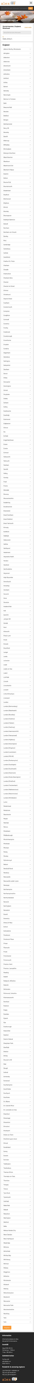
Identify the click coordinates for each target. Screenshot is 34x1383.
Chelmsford (7, 274)
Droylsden (6, 394)
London (5, 702)
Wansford (6, 1214)
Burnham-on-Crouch (9, 232)
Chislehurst (7, 294)
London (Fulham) (8, 723)
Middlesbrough (8, 835)
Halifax (5, 544)
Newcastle (6, 877)
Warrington (6, 1218)
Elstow (5, 427)
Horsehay (6, 585)
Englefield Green (8, 440)
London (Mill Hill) (8, 756)
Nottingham (7, 906)
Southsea (6, 1097)
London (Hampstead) (10, 735)
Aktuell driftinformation (9, 1341)
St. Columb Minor (8, 1105)
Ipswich (5, 615)
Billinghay (6, 145)
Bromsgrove (7, 215)
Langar (5, 652)
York (4, 1322)
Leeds (5, 656)
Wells (5, 1226)
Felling (5, 473)
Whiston (6, 1247)
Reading (6, 972)
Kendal (5, 623)
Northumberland (8, 897)
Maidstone (6, 810)
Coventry (6, 323)
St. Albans (6, 1101)
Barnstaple (6, 95)
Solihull (5, 1072)
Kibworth (6, 631)
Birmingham (7, 149)
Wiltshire (6, 1276)
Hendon (5, 561)
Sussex (5, 1155)
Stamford (6, 1114)
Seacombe (6, 1031)
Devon (5, 373)
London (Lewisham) (9, 752)
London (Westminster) (10, 793)
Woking (5, 1288)
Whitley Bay (7, 1255)
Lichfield (6, 677)
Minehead (6, 843)
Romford (6, 1001)
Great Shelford (7, 519)
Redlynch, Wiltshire (9, 981)
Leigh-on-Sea (7, 669)
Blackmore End (8, 165)
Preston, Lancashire (9, 968)
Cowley (5, 328)
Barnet (5, 86)
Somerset (6, 1080)
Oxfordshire (7, 931)
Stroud (5, 1143)
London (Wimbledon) (9, 798)
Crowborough (7, 336)
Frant (5, 482)
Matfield (6, 823)
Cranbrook (6, 332)
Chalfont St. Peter (9, 261)
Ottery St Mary (7, 922)
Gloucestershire (8, 498)
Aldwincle (6, 61)
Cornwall (6, 319)
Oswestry (6, 918)
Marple (5, 818)
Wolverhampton (8, 1293)
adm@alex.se (6, 1361)
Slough (5, 1068)
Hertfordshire (7, 569)
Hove (5, 598)
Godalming (6, 502)
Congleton (6, 315)
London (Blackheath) (9, 710)
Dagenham (6, 353)
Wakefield (6, 1205)
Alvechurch (6, 66)
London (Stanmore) (9, 773)
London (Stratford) (9, 781)
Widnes (5, 1268)
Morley (5, 852)
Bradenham (7, 190)
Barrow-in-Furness (9, 99)
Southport (6, 1093)
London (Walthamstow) (10, 789)
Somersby (6, 1076)
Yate (4, 1318)
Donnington (7, 386)
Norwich (6, 902)
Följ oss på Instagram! (9, 1374)
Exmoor (6, 452)
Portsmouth (7, 960)
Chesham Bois (8, 278)
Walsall (5, 1209)
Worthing (6, 1313)
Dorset (5, 390)
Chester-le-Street (9, 286)
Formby (5, 477)
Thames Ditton (8, 1172)
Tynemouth (7, 1197)
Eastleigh (6, 415)
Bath (5, 103)
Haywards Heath (8, 556)
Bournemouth (7, 186)
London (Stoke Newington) (11, 777)
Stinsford (6, 1126)
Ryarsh (5, 1018)
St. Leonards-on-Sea (10, 1110)
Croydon (6, 344)
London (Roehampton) (10, 760)
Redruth (5, 985)
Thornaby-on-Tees (9, 1176)
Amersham (6, 70)
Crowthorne (7, 340)
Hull (4, 610)
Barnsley (6, 91)
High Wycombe (8, 577)
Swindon (6, 1160)
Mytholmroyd (7, 860)
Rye (4, 1022)
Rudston (6, 1006)
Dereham (6, 369)
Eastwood (6, 419)
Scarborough (7, 1026)
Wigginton (6, 1272)
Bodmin (5, 174)
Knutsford (6, 648)
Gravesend (6, 511)
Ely (4, 432)
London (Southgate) (9, 764)
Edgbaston (6, 423)
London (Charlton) (9, 719)
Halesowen (6, 540)
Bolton (5, 178)
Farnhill (5, 469)
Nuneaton (6, 910)
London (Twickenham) (10, 785)
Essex (5, 444)
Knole (5, 640)
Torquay (5, 1184)
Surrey (5, 1151)
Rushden (6, 1014)
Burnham (6, 228)
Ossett (5, 914)
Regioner (7, 1327)
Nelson (5, 864)
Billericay (6, 140)
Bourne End (7, 182)
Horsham (6, 590)
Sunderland (6, 1147)
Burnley (5, 236)
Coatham (6, 303)
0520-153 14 (6, 1363)
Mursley (5, 856)
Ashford (5, 78)
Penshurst (6, 935)
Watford (6, 1222)
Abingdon (6, 53)
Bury (4, 240)
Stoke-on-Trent (8, 1135)
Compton (6, 311)
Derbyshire (6, 365)
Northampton (7, 889)
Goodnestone (7, 506)
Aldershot (6, 57)
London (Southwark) (9, 769)
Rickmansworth (8, 997)
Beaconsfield (7, 107)
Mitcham (6, 848)
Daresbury (6, 357)
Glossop (6, 494)
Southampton (7, 1085)
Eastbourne (7, 411)
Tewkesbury (7, 1168)
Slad (4, 1064)
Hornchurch (7, 581)
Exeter (5, 448)
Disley (5, 378)
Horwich (6, 594)
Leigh (5, 665)
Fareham (6, 465)
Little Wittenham (8, 694)
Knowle (5, 644)
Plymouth (6, 947)
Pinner (5, 943)
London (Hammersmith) (10, 731)
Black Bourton (7, 157)
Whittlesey (6, 1259)
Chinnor (5, 290)
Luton (5, 802)
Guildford (6, 531)
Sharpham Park (8, 1043)
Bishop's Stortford (9, 153)
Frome (5, 486)
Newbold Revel (8, 868)
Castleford (6, 257)
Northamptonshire (9, 893)
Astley (5, 82)
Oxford (5, 927)
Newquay (6, 885)
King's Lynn (7, 635)
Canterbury (6, 249)
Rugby (5, 1010)
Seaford (5, 1035)
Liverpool (6, 698)
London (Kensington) (10, 744)
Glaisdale (6, 490)
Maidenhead (7, 806)
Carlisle (5, 253)
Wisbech (6, 1284)
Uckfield (6, 1201)
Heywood (6, 573)
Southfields (7, 1089)
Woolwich (6, 1297)
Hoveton (6, 602)
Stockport (6, 1130)
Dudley (5, 398)
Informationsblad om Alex (10, 1339)
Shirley (5, 1056)
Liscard (5, 689)
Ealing (5, 407)
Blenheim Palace (8, 170)
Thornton (6, 1180)
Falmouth (6, 461)
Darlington (6, 361)
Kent (5, 627)
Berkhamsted (7, 124)
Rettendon (6, 989)
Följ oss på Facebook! (9, 1372)
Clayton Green (7, 298)
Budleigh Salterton (9, 219)
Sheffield (6, 1047)
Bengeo (5, 120)
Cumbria (6, 348)
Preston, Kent (7, 964)
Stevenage (6, 1118)
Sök (30, 8)
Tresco (5, 1189)
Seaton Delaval (8, 1039)
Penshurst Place (8, 939)
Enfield (5, 436)
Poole (5, 952)
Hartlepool (6, 548)
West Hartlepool (8, 1239)
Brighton (6, 203)
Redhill (5, 976)
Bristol (5, 207)
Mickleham (6, 831)
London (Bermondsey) (10, 706)
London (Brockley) (9, 714)
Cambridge (6, 244)
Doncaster (6, 382)
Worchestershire (8, 1309)
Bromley (6, 211)
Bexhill (5, 136)
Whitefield (6, 1251)
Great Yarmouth (8, 523)
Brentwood (7, 199)
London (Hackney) (9, 727)
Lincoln (5, 681)
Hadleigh (6, 536)
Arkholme (6, 74)
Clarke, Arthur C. (7, 39)
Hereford (6, 565)
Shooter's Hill (7, 1060)
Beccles (5, 111)
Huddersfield (7, 606)
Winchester (7, 1280)
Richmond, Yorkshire (10, 993)
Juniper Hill (6, 619)
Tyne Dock (6, 1193)
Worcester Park (8, 1305)
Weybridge (6, 1243)
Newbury (6, 873)
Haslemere (6, 552)
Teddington (7, 1164)
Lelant (5, 673)
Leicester (6, 660)
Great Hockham (8, 515)
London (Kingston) (9, 748)
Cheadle (5, 269)
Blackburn (6, 161)
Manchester (7, 814)
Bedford (5, 115)
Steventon (6, 1122)
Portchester (7, 956)
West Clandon (7, 1234)
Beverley (6, 132)
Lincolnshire (7, 685)
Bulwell (5, 224)
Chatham (6, 265)
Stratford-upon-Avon (10, 1139)
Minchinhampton (8, 839)
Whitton (6, 1263)
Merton (5, 827)
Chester (5, 282)
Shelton (5, 1051)
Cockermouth (7, 307)
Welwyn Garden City (9, 1230)
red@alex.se (15, 1370)
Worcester (6, 1301)
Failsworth (6, 457)
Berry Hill (6, 128)
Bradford (6, 194)
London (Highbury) (9, 739)
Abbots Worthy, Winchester (12, 49)
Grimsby (6, 527)
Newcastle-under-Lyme (10, 881)
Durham (5, 402)
